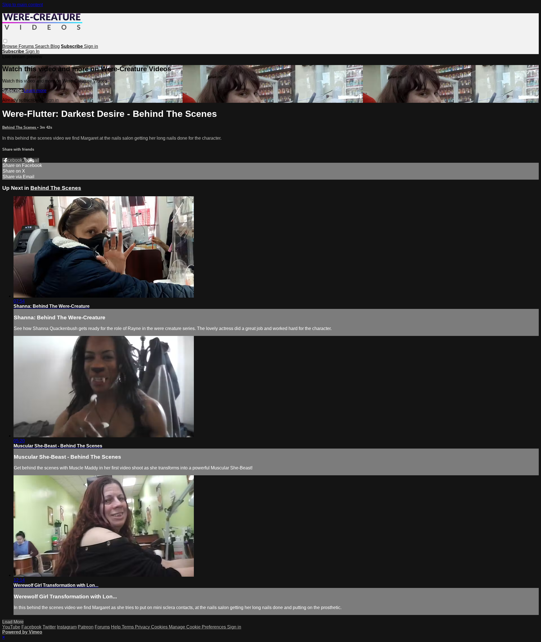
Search (42, 46)
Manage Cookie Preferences (198, 627)
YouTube (11, 627)
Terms (128, 627)
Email (33, 160)
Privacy (143, 627)
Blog (55, 46)
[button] (5, 41)
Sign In (32, 51)
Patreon (86, 627)
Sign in (91, 46)
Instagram (67, 627)
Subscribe (13, 90)
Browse (10, 46)
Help (116, 627)
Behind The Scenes (19, 127)
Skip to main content (22, 4)
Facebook (12, 160)
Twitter (49, 627)
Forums (27, 46)
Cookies (160, 627)
